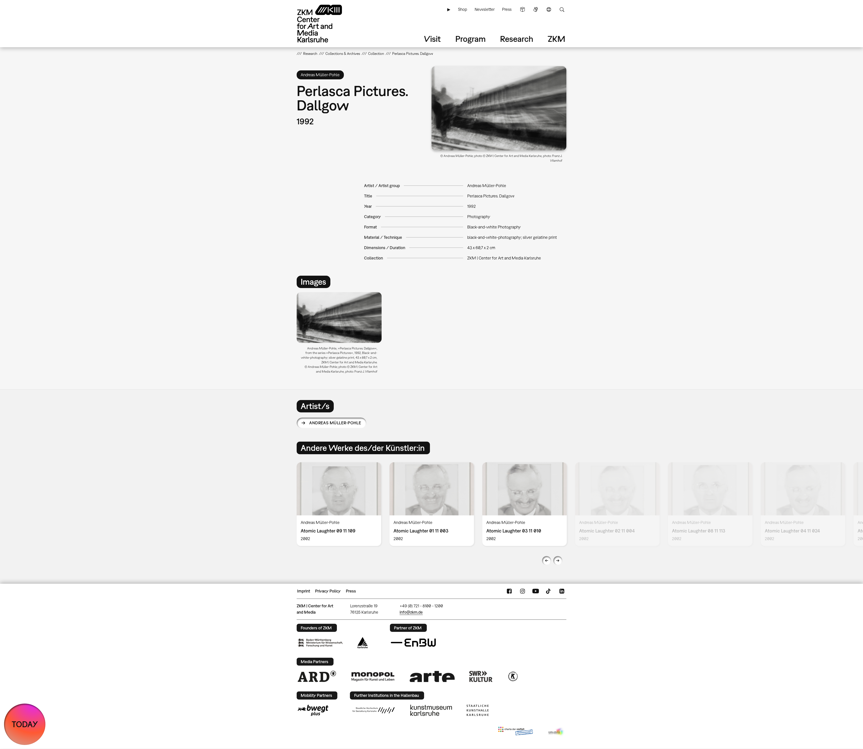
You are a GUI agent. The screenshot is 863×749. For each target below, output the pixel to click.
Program (470, 39)
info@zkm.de (411, 612)
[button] (499, 108)
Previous (546, 560)
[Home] (326, 23)
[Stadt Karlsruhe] (362, 642)
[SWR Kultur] (481, 676)
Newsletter (485, 9)
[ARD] (317, 676)
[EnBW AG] (413, 643)
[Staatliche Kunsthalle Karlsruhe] (478, 710)
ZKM (556, 39)
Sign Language (535, 9)
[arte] (432, 676)
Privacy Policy (328, 591)
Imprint (303, 591)
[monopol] (372, 676)
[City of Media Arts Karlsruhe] (556, 732)
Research (516, 39)
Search (561, 9)
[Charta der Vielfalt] (515, 732)
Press (507, 9)
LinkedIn (561, 591)
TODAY (25, 724)
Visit (432, 39)
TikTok (548, 591)
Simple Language (522, 9)
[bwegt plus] (313, 710)
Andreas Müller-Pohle (335, 422)
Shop (462, 9)
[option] (341, 334)
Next (557, 560)
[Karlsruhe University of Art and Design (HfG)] (373, 710)
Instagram (522, 591)
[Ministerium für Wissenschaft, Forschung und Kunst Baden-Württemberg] (320, 643)
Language (548, 9)
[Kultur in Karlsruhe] (512, 676)
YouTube (535, 591)
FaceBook (509, 591)
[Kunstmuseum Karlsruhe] (431, 710)
